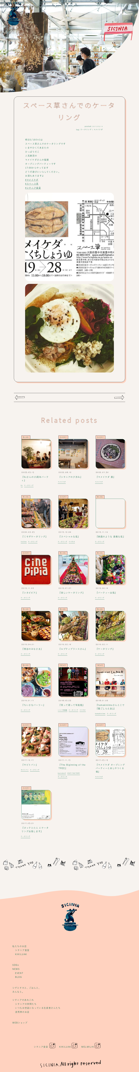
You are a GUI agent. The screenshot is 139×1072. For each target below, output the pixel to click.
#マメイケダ (31, 180)
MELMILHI (87, 1047)
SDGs (15, 965)
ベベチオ (72, 541)
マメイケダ (98, 129)
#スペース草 (32, 184)
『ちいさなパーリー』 (33, 705)
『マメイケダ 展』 (106, 477)
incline (24, 541)
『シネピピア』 (29, 593)
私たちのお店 (19, 946)
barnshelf (62, 773)
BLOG (26, 437)
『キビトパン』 (29, 765)
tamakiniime (100, 713)
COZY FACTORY (73, 773)
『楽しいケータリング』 (72, 593)
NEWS (63, 665)
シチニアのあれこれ (23, 1000)
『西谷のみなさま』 (32, 649)
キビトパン (25, 769)
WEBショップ (19, 1023)
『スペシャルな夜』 (69, 537)
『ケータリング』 (105, 649)
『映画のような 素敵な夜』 (110, 537)
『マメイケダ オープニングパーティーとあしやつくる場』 (110, 768)
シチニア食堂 (22, 950)
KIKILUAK (21, 954)
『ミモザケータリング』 (34, 537)
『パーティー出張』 (106, 593)
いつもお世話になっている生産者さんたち (37, 1008)
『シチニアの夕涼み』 (70, 477)
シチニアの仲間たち (26, 1004)
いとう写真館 (62, 710)
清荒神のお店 (22, 1012)
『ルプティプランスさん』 (73, 649)
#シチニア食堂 (33, 188)
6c (22, 485)
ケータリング (86, 129)
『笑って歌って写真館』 (72, 705)
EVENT (63, 437)
